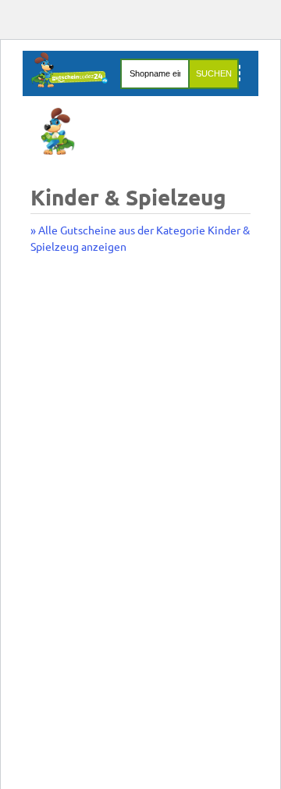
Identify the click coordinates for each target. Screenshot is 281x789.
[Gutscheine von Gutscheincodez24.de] (69, 83)
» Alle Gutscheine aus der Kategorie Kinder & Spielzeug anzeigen (140, 238)
